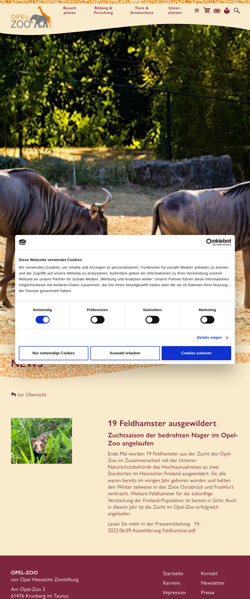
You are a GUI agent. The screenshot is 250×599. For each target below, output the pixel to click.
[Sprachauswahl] (217, 10)
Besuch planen (69, 10)
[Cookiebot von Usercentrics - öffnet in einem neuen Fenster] (209, 242)
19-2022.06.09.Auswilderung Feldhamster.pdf (154, 527)
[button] (207, 10)
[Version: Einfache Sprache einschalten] (226, 10)
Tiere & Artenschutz (141, 10)
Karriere (171, 582)
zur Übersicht (31, 394)
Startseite (173, 573)
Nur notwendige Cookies (53, 353)
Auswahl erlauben (125, 353)
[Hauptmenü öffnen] (197, 10)
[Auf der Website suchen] (236, 10)
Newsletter (213, 582)
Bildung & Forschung (103, 10)
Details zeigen (209, 338)
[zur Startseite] (31, 17)
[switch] (97, 320)
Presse (207, 592)
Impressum (174, 592)
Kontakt (209, 573)
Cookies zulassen (196, 353)
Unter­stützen (175, 10)
